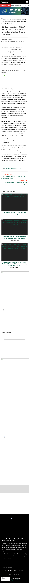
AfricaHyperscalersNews (10, 41)
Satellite (14, 168)
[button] (27, 2)
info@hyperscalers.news (16, 580)
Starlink (19, 168)
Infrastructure (8, 168)
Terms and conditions (7, 567)
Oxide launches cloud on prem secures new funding (14, 213)
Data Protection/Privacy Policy (9, 571)
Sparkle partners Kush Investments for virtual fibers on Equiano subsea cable (14, 237)
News (22, 41)
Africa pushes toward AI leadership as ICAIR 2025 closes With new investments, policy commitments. (14, 264)
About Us (21, 571)
